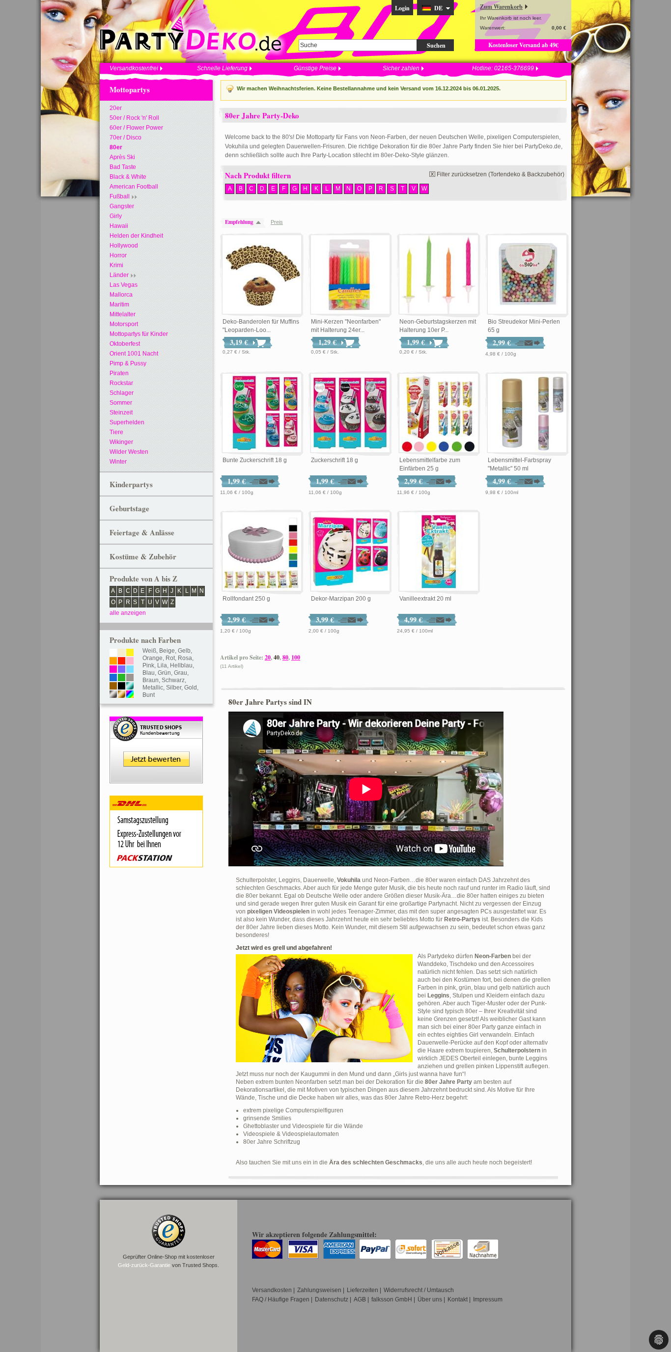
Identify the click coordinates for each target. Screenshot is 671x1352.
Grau (180, 672)
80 (285, 657)
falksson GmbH (391, 1299)
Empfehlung (239, 222)
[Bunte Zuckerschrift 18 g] (262, 413)
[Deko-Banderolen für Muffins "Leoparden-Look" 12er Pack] (262, 275)
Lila (162, 665)
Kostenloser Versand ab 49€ (523, 45)
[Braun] (113, 686)
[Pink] (113, 669)
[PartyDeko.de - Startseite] (190, 33)
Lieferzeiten (362, 1290)
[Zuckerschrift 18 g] (350, 413)
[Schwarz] (121, 686)
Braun (150, 680)
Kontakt (457, 1299)
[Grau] (130, 678)
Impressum (488, 1299)
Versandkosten (272, 1290)
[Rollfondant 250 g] (262, 552)
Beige (167, 650)
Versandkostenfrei (134, 68)
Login (402, 8)
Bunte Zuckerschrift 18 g (255, 460)
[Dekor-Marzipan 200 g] (350, 552)
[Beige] (121, 653)
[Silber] (113, 694)
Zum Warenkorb (501, 6)
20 (268, 657)
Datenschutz (331, 1299)
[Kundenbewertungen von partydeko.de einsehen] (156, 720)
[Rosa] (130, 661)
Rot (170, 658)
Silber (173, 687)
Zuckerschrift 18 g (334, 460)
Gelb (184, 650)
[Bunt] (130, 694)
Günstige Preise (315, 68)
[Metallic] (130, 686)
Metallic (152, 687)
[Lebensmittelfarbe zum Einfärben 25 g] (438, 413)
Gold (190, 687)
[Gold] (121, 694)
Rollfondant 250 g (246, 598)
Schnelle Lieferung (222, 68)
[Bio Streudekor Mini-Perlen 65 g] (527, 275)
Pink (148, 665)
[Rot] (121, 661)
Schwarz (173, 680)
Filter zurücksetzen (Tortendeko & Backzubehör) (500, 174)
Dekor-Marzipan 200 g (341, 598)
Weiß (149, 650)
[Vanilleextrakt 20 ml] (438, 552)
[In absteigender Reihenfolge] (261, 222)
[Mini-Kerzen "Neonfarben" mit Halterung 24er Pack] (350, 275)
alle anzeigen (128, 612)
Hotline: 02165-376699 (503, 68)
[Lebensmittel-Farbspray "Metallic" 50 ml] (527, 413)
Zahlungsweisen (319, 1290)
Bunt (148, 694)
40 (277, 657)
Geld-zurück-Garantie (144, 1265)
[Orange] (113, 661)
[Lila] (121, 669)
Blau (148, 672)
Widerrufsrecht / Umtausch (419, 1290)
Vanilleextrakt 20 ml (425, 598)
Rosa (185, 658)
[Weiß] (113, 653)
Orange (152, 658)
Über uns (430, 1299)
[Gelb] (130, 653)
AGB (360, 1299)
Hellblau (181, 665)
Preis (277, 222)
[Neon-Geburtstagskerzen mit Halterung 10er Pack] (438, 275)
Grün (164, 672)
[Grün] (121, 678)
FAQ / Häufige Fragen (280, 1299)
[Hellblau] (130, 669)
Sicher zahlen (401, 68)
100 (295, 657)
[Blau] (113, 678)
